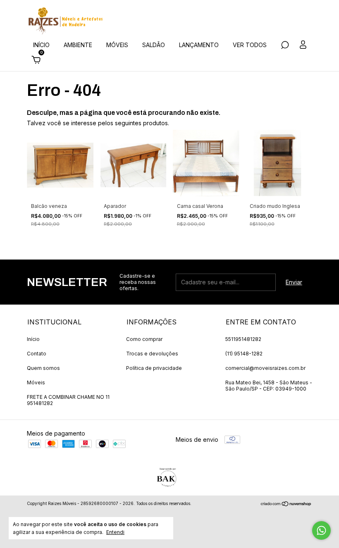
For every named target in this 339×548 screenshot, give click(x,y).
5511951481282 (243, 339)
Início (33, 339)
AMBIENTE (78, 44)
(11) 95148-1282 (244, 353)
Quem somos (43, 368)
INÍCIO (41, 44)
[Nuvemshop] (286, 504)
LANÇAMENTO (199, 44)
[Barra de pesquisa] (285, 46)
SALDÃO (153, 44)
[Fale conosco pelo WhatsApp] (321, 530)
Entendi (115, 532)
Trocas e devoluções (152, 353)
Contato (36, 353)
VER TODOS (250, 44)
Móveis (36, 382)
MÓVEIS (117, 44)
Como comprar (144, 339)
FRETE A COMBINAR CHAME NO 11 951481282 (68, 400)
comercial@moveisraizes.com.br (265, 368)
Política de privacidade (154, 368)
